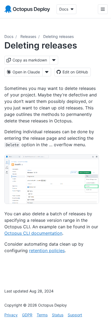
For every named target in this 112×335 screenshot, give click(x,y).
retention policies (47, 250)
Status (57, 315)
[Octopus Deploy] (27, 9)
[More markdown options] (53, 60)
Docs (8, 36)
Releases (28, 36)
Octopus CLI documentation (33, 233)
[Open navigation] (99, 9)
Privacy (11, 315)
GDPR (27, 315)
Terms (42, 315)
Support (75, 315)
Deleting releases (58, 36)
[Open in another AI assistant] (46, 72)
